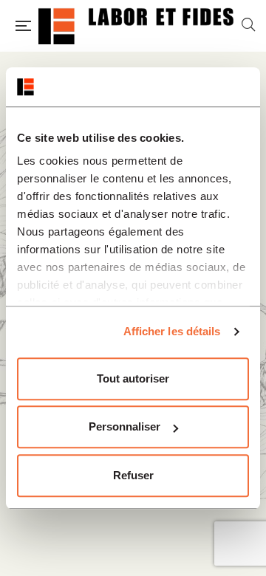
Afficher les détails (172, 331)
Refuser (133, 475)
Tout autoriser (133, 378)
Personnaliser (124, 426)
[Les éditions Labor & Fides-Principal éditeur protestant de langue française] (135, 26)
